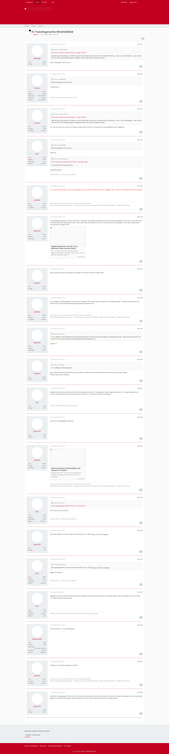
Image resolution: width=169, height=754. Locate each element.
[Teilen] (142, 38)
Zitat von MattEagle (60, 79)
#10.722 (140, 74)
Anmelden (124, 2)
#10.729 (140, 328)
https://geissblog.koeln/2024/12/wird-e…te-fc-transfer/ (68, 506)
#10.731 (140, 388)
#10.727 (140, 269)
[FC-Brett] (84, 14)
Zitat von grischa (59, 334)
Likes (29, 62)
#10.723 (140, 109)
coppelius (27, 737)
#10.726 (140, 217)
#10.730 (140, 359)
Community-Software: (84, 751)
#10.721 (140, 44)
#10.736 (140, 559)
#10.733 (140, 446)
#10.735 (140, 530)
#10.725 (140, 186)
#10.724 (140, 140)
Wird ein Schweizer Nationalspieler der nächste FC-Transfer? (66, 469)
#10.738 (140, 625)
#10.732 (140, 417)
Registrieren (133, 2)
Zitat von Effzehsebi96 (61, 49)
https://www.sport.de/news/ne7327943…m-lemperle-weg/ (69, 162)
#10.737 (140, 592)
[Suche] (141, 2)
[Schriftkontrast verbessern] (141, 66)
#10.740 (140, 692)
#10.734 (140, 497)
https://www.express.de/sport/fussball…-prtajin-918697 (69, 52)
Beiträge (30, 64)
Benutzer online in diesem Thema (37, 731)
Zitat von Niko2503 (60, 564)
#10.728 (140, 298)
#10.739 (140, 661)
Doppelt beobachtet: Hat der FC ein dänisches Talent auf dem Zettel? (64, 247)
